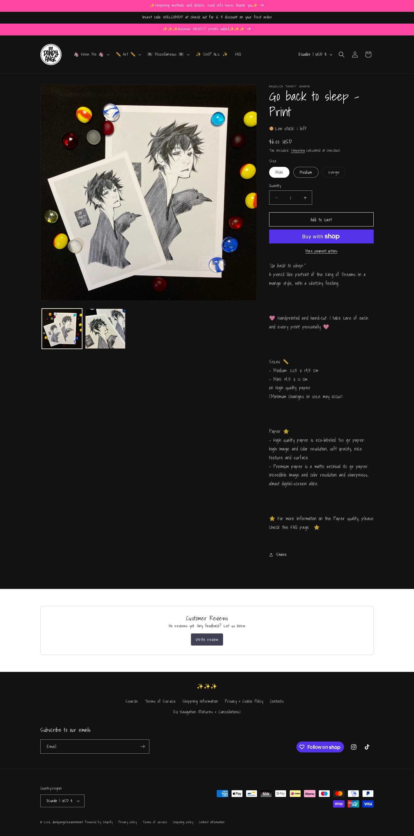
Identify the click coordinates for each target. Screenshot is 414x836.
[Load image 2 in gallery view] (105, 329)
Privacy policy (128, 822)
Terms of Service (160, 701)
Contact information (211, 822)
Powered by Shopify (99, 822)
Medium (306, 172)
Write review (207, 639)
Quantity (275, 186)
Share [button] (281, 554)
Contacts (277, 701)
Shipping (298, 150)
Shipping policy (183, 822)
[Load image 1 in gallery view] (62, 329)
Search (131, 701)
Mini (279, 172)
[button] (91, 54)
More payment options (321, 251)
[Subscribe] (142, 746)
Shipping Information (200, 701)
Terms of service (154, 822)
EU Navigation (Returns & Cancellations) (206, 712)
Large (337, 173)
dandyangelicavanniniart (68, 822)
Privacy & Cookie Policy (244, 701)
